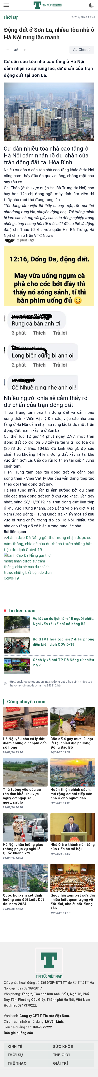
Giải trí (60, 1063)
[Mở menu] (6, 5)
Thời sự (15, 1055)
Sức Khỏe (63, 1047)
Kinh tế (15, 1047)
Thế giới (61, 1055)
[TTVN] (49, 963)
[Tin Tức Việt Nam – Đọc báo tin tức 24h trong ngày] (47, 5)
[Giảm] (7, 50)
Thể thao (17, 1063)
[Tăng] (25, 50)
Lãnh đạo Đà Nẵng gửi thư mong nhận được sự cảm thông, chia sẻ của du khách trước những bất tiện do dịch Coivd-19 (48, 543)
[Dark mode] (91, 5)
